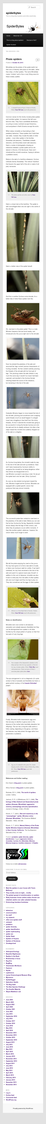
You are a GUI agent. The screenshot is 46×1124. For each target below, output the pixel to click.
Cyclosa (15, 841)
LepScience (10, 973)
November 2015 (11, 1035)
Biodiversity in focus (13, 958)
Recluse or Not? (32, 40)
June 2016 (9, 1026)
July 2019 (9, 1014)
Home (8, 36)
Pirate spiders (14, 59)
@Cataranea (22, 864)
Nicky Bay (32, 667)
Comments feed (11, 1097)
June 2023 (9, 1000)
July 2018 (9, 1018)
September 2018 (11, 1016)
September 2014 (11, 1061)
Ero (20, 841)
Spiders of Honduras (13, 941)
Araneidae (9, 841)
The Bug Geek (11, 984)
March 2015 (10, 1054)
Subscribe (11, 878)
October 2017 (10, 1021)
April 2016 (9, 1030)
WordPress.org (11, 1100)
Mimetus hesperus (12, 843)
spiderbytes (13, 13)
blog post (17, 783)
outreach (9, 922)
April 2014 (9, 1073)
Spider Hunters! (11, 44)
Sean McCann (19, 110)
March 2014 (10, 1075)
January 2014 (10, 1080)
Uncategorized (11, 943)
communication (11, 913)
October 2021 (10, 1009)
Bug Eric (9, 961)
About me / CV (17, 36)
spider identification (13, 929)
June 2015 (9, 1047)
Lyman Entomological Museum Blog (18, 975)
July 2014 (9, 1066)
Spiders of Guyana (12, 938)
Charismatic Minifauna (13, 966)
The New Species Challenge (15, 987)
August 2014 (10, 1063)
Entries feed (10, 1095)
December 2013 (11, 1082)
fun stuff (9, 915)
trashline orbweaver (24, 843)
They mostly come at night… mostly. (18, 893)
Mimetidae (25, 841)
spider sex (9, 934)
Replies (35, 843)
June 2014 (9, 1068)
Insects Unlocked (31, 683)
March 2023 (10, 1002)
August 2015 (10, 1042)
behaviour (9, 910)
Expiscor (9, 968)
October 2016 (10, 1023)
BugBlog (9, 963)
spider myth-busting (13, 931)
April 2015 (9, 1051)
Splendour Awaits (12, 982)
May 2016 (9, 1028)
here (28, 671)
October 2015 (10, 1037)
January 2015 (10, 1056)
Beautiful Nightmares (13, 954)
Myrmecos (9, 977)
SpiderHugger (11, 980)
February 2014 (11, 1077)
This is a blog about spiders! (14, 40)
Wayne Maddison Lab (13, 991)
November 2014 (11, 1059)
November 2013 (11, 1084)
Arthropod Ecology (12, 951)
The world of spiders (28, 792)
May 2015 (9, 1049)
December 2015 (11, 1033)
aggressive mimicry (26, 839)
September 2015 (11, 1040)
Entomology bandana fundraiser (17, 902)
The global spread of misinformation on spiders (22, 895)
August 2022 (10, 1004)
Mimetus (32, 841)
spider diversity (24, 837)
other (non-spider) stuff (14, 920)
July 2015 (9, 1044)
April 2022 (9, 1007)
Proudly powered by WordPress (23, 1108)
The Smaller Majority (13, 989)
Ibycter (8, 970)
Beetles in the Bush (12, 956)
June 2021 (9, 1011)
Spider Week (10, 936)
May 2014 (9, 1070)
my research (10, 917)
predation (15, 837)
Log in (8, 1093)
